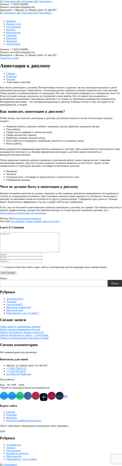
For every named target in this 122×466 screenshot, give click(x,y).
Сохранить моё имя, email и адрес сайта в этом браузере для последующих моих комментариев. (55, 267)
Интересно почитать (18, 307)
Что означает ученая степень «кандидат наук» (35, 221)
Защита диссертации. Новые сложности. (22, 332)
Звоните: (5, 4)
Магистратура (14, 310)
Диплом (10, 79)
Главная (10, 73)
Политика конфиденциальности (23, 420)
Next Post (5, 221)
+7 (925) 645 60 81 (16, 371)
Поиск (3, 278)
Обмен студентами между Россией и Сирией (24, 338)
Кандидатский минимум (27, 218)
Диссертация (14, 304)
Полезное (11, 76)
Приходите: (6, 10)
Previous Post (7, 218)
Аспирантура (14, 298)
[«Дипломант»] (8, 1)
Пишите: (5, 7)
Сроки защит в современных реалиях (20, 326)
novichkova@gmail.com (18, 374)
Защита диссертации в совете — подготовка (24, 335)
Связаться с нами (9, 58)
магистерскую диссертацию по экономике (23, 213)
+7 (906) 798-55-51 (16, 368)
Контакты (11, 417)
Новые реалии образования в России (20, 329)
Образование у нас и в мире (22, 313)
